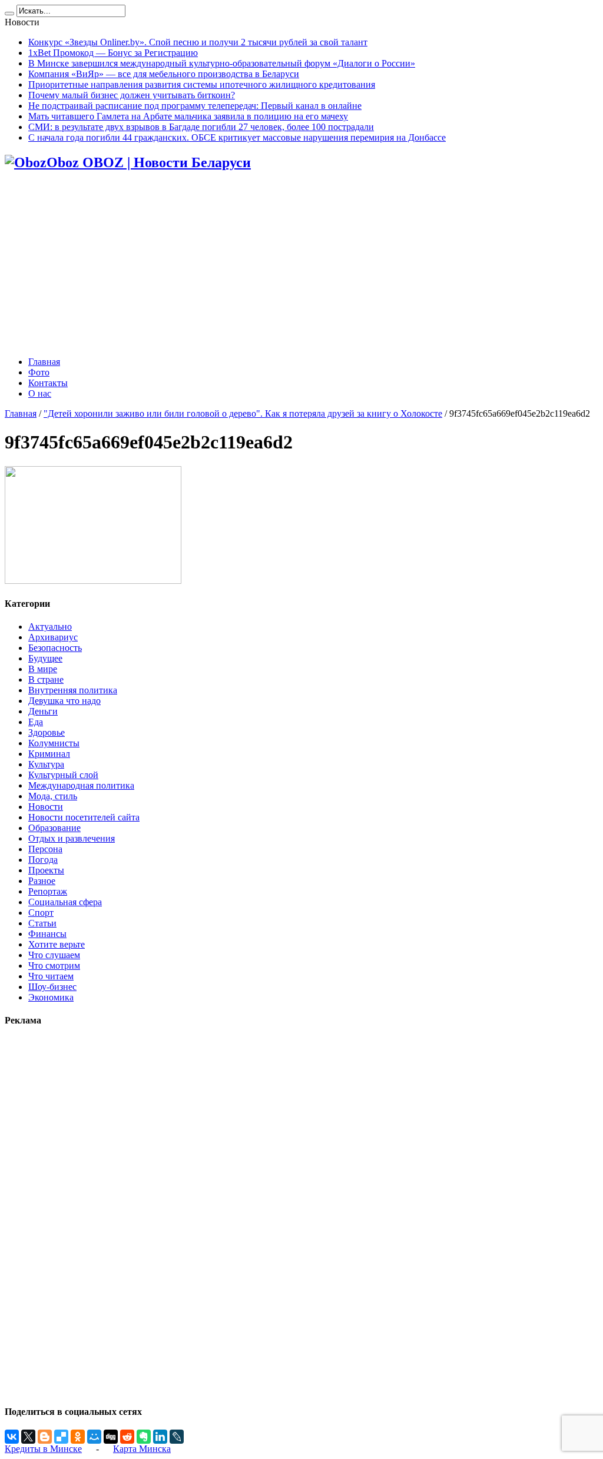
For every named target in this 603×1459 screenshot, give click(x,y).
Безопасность (55, 648)
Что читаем (51, 976)
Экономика (51, 997)
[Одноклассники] (78, 1437)
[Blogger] (45, 1437)
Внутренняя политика (72, 690)
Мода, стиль (52, 796)
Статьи (42, 923)
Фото (38, 372)
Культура (46, 764)
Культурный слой (63, 775)
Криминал (49, 754)
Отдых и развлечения (71, 838)
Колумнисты (53, 743)
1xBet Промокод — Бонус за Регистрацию (113, 53)
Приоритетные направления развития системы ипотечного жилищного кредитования (201, 84)
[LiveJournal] (177, 1437)
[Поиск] (9, 13)
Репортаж (47, 891)
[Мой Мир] (94, 1437)
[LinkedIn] (160, 1437)
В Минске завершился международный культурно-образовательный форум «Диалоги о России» (221, 63)
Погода (43, 860)
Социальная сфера (65, 902)
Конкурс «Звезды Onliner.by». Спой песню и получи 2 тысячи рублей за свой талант (197, 42)
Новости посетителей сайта (84, 817)
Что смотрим (54, 966)
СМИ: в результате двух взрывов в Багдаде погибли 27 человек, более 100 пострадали (201, 127)
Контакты (48, 383)
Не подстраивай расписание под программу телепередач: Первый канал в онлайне (195, 106)
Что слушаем (54, 955)
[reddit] (127, 1437)
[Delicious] (61, 1437)
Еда (35, 722)
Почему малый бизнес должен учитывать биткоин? (131, 95)
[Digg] (111, 1437)
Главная (44, 362)
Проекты (46, 870)
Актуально (50, 627)
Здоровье (46, 732)
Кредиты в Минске (43, 1449)
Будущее (45, 658)
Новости (45, 807)
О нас (39, 393)
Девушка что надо (64, 701)
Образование (54, 828)
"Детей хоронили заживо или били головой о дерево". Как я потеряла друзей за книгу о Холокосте (243, 413)
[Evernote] (144, 1437)
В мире (42, 669)
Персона (45, 849)
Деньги (43, 711)
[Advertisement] (301, 264)
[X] (28, 1437)
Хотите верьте (56, 944)
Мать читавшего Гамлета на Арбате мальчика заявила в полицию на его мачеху (188, 116)
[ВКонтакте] (12, 1437)
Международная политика (81, 785)
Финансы (47, 934)
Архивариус (53, 637)
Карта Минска (142, 1449)
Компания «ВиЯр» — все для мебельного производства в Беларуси (163, 74)
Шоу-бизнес (52, 987)
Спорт (41, 913)
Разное (41, 881)
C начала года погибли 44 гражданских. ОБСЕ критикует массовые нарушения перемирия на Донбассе (237, 137)
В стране (46, 679)
